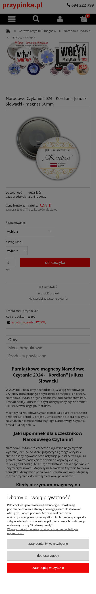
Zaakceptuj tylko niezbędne (48, 543)
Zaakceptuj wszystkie (48, 567)
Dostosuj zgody (48, 555)
